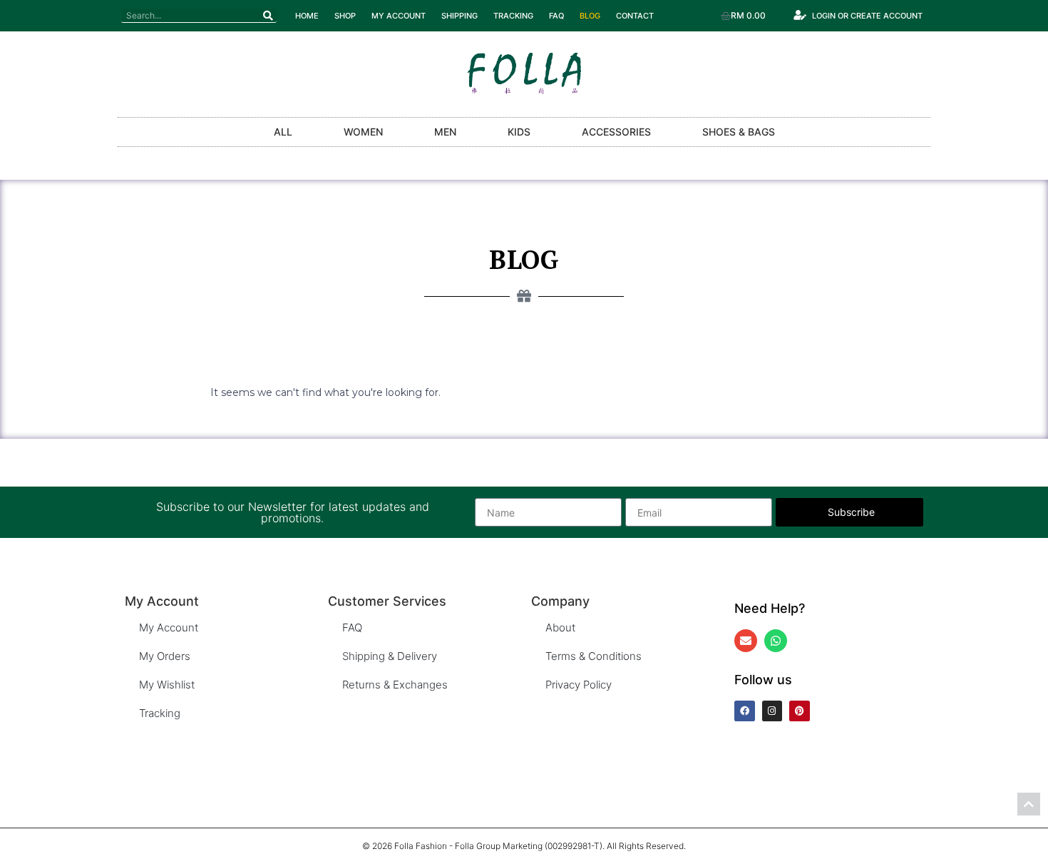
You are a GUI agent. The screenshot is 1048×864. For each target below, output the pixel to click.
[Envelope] (745, 640)
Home (307, 16)
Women (363, 132)
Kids (519, 132)
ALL (283, 132)
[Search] (268, 15)
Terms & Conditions (593, 656)
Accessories (616, 132)
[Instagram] (772, 711)
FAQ (352, 627)
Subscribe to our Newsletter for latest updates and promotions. (292, 512)
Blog (590, 16)
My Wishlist (167, 684)
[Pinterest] (799, 711)
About (560, 627)
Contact (635, 16)
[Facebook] (744, 711)
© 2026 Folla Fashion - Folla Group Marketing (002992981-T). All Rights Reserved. (524, 845)
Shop (345, 16)
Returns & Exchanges (395, 684)
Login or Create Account (867, 16)
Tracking (513, 16)
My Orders (164, 656)
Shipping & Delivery (389, 656)
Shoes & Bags (738, 132)
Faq (556, 16)
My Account (398, 16)
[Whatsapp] (775, 640)
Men (445, 132)
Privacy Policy (578, 684)
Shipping (459, 16)
